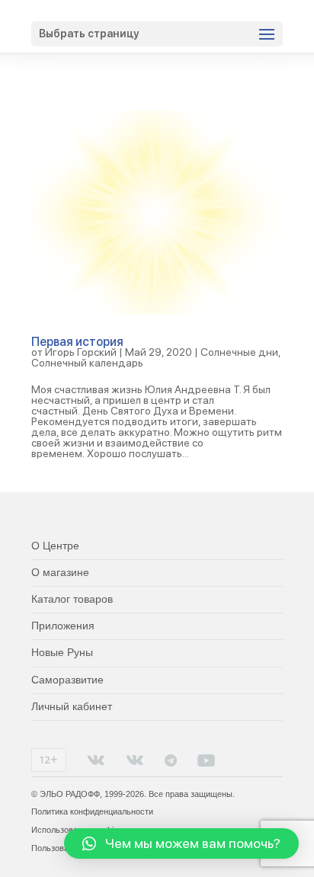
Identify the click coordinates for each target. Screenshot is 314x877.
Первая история (77, 341)
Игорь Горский (81, 352)
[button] (181, 843)
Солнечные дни (239, 352)
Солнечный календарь (87, 363)
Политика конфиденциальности (92, 811)
